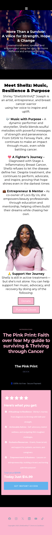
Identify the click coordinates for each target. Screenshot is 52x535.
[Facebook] (9, 518)
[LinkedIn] (29, 518)
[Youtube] (36, 518)
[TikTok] (42, 518)
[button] (26, 9)
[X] (22, 518)
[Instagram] (16, 518)
